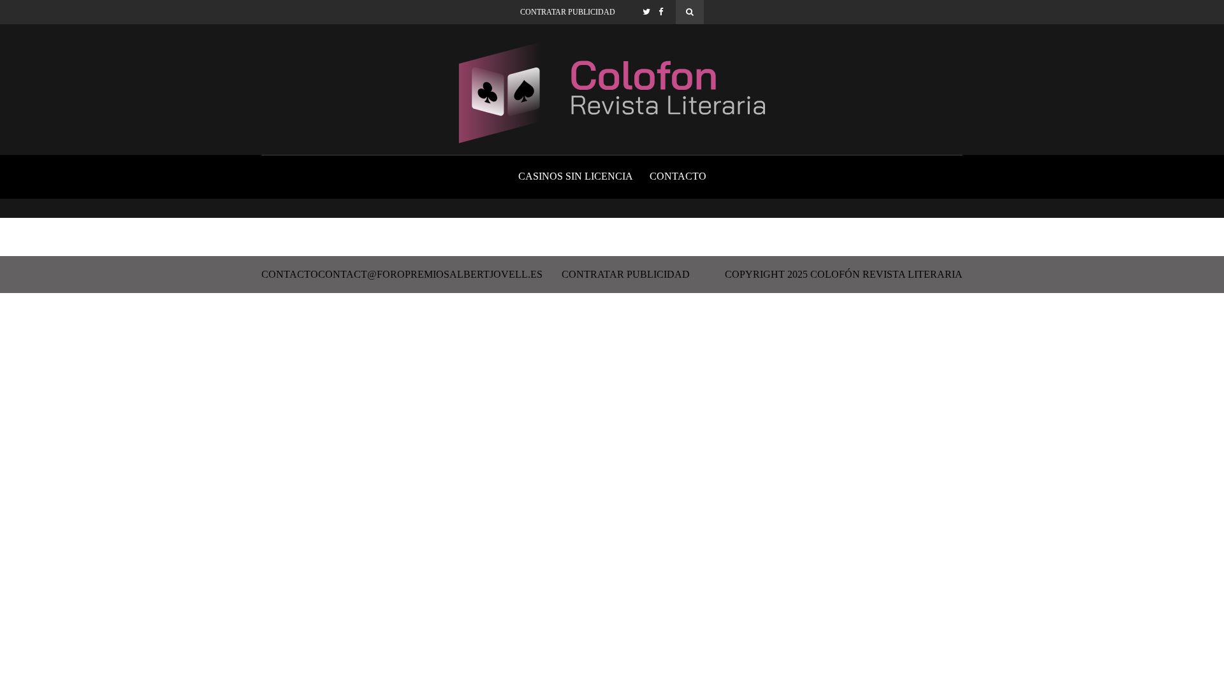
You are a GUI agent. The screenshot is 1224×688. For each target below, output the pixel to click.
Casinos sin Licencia (575, 176)
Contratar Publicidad (567, 12)
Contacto (678, 176)
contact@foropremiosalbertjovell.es (430, 274)
